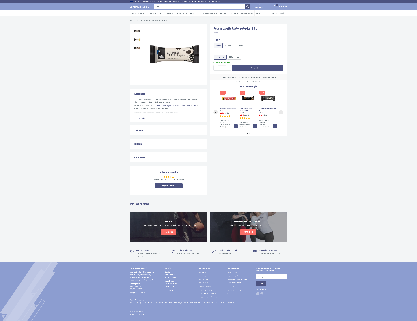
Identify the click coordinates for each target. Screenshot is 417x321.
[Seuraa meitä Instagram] (261, 293)
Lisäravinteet (137, 13)
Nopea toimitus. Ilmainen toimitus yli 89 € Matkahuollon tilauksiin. (201, 1)
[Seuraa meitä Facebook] (257, 293)
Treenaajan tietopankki (207, 290)
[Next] (281, 112)
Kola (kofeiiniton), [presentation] (225, 125)
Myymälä (178, 1)
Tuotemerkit (224, 13)
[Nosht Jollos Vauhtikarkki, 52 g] (229, 98)
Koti (131, 20)
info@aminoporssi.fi (166, 1)
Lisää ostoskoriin (257, 68)
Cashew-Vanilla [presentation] (243, 127)
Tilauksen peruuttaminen (208, 297)
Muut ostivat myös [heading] (248, 86)
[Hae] (247, 6)
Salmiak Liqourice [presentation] (264, 127)
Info (272, 13)
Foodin (216, 33)
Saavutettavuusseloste (207, 293)
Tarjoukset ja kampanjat (243, 13)
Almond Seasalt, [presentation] (244, 123)
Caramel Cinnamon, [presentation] (245, 125)
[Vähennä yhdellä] (216, 67)
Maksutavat (203, 279)
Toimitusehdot (204, 276)
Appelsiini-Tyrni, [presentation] (224, 120)
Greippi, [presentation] (222, 122)
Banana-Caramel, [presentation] (264, 121)
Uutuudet (193, 13)
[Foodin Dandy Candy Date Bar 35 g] (268, 98)
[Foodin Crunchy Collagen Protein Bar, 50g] (248, 98)
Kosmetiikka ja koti (207, 13)
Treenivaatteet (153, 13)
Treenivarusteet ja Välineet (174, 13)
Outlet (258, 13)
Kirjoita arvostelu (168, 185)
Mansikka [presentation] (222, 127)
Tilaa (261, 283)
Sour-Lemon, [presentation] (263, 123)
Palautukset (203, 283)
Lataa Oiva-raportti (137, 300)
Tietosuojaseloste (205, 286)
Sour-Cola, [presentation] (262, 125)
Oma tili (258, 7)
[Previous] (215, 112)
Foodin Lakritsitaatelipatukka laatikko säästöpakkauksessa (174, 106)
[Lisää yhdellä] (228, 67)
